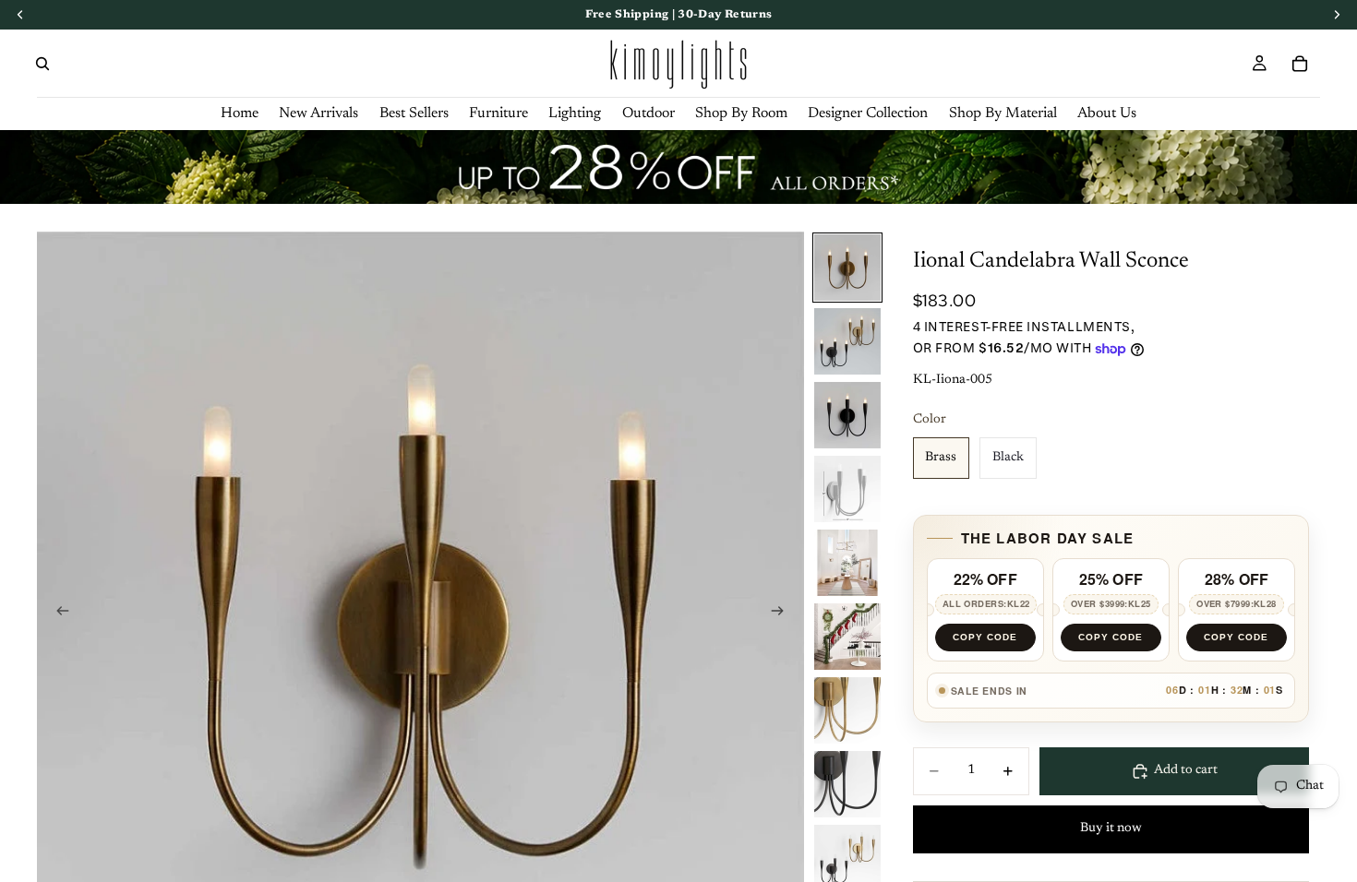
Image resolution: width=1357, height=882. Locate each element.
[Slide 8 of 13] (847, 784)
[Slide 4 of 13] (847, 489)
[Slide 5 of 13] (847, 563)
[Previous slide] (57, 614)
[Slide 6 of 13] (847, 636)
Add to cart (1186, 770)
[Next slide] (783, 614)
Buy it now (1111, 828)
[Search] (42, 63)
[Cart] (1299, 63)
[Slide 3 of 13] (847, 415)
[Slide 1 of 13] (847, 267)
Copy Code (985, 637)
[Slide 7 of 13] (847, 710)
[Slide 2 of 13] (847, 341)
